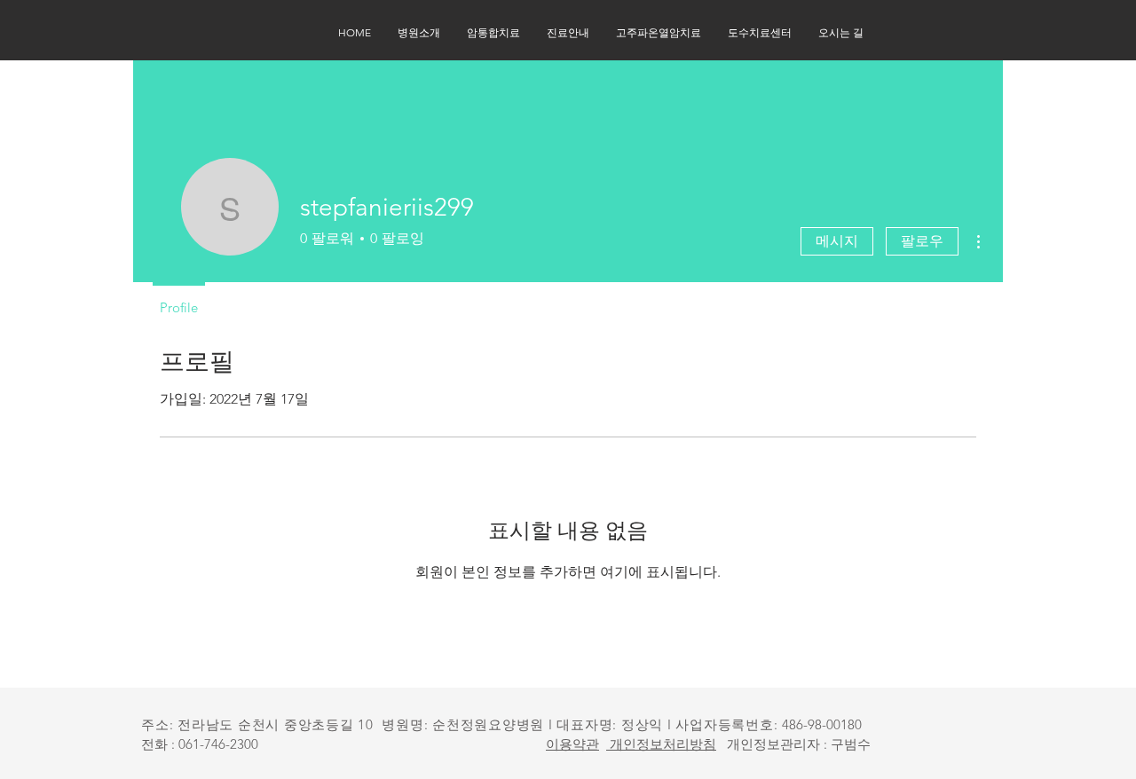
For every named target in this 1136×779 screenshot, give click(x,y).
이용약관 (572, 744)
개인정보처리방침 (661, 744)
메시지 (837, 240)
